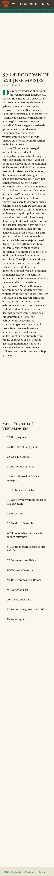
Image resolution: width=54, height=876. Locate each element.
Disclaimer (30, 872)
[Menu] (13, 4)
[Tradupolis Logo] (6, 4)
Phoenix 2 (15, 85)
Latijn (5, 85)
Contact (42, 872)
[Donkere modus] (43, 4)
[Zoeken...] (49, 4)
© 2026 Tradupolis (12, 872)
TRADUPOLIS (29, 4)
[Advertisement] (27, 41)
